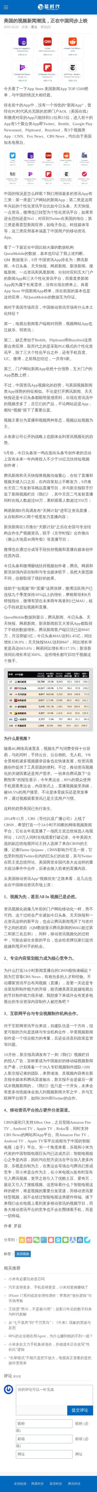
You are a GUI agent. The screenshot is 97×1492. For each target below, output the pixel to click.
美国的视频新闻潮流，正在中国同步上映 (46, 20)
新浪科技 (56, 1484)
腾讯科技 (74, 1484)
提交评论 (80, 1410)
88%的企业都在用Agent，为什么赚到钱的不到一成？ (51, 1336)
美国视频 (23, 1254)
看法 (34, 27)
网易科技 (37, 1484)
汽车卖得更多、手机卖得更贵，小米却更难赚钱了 (48, 1287)
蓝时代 (48, 7)
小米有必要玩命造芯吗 (27, 1279)
